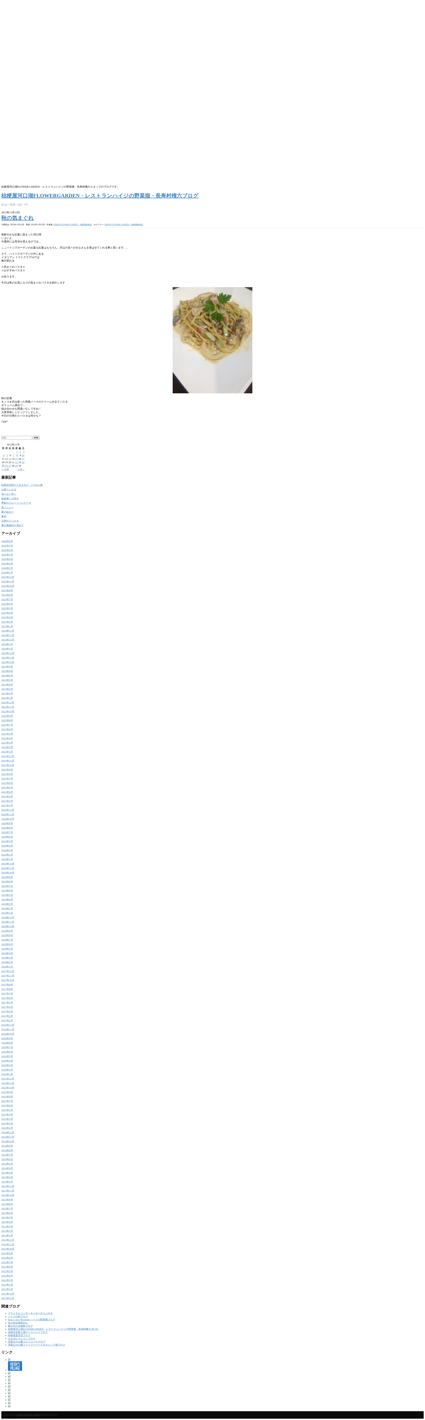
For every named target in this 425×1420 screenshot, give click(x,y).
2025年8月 (7, 595)
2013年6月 (7, 1213)
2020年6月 (7, 837)
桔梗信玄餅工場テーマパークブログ (28, 1332)
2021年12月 (7, 756)
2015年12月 (7, 1078)
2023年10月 (7, 662)
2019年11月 (7, 868)
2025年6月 (7, 604)
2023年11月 (7, 657)
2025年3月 (7, 617)
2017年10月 (7, 980)
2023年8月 (7, 671)
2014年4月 (7, 1168)
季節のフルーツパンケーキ (16, 503)
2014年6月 (7, 1159)
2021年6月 (7, 783)
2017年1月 (7, 1020)
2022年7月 (7, 725)
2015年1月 (7, 1128)
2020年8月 (7, 828)
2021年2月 (7, 801)
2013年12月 (7, 1186)
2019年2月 (7, 908)
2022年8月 (7, 720)
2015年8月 (7, 1096)
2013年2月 (7, 1231)
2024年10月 (7, 640)
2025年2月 (7, 622)
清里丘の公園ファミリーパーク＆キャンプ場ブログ (36, 1345)
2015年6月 (7, 1105)
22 (16, 462)
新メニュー (7, 507)
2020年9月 (7, 823)
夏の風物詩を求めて (12, 525)
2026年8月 (7, 541)
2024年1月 (7, 648)
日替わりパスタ (10, 521)
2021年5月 (7, 787)
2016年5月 (7, 1056)
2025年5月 (7, 608)
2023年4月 (7, 684)
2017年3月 (7, 1011)
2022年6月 (7, 729)
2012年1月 (7, 1289)
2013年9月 (7, 1199)
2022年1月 (7, 751)
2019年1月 (7, 913)
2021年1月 (7, 805)
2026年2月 (7, 568)
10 (23, 455)
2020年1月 (7, 859)
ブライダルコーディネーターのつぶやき (30, 1313)
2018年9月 (7, 931)
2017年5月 (7, 1002)
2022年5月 (7, 734)
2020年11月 (7, 814)
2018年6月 (7, 944)
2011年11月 (7, 1298)
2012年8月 (7, 1258)
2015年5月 (7, 1110)
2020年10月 (7, 819)
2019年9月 (7, 877)
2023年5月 (7, 680)
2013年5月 (7, 1217)
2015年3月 (7, 1119)
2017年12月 (7, 971)
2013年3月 (7, 1226)
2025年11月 (7, 581)
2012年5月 (7, 1271)
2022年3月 (7, 743)
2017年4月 (7, 1007)
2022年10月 (7, 711)
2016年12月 (7, 1025)
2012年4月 (7, 1276)
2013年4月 (7, 1222)
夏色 (3, 516)
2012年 (12, 204)
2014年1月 (7, 1181)
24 (23, 462)
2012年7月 (7, 1262)
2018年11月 (7, 922)
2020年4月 (7, 846)
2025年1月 (7, 626)
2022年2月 (7, 747)
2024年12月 (7, 631)
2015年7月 (7, 1101)
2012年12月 (7, 1240)
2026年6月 (7, 550)
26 (6, 465)
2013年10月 (7, 1195)
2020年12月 (7, 810)
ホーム (4, 204)
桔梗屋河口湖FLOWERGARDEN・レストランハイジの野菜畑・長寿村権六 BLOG (53, 1329)
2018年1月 (7, 966)
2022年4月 (7, 738)
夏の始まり (7, 512)
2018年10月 (7, 926)
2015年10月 (7, 1087)
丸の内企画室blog (18, 1322)
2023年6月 (7, 675)
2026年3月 (7, 563)
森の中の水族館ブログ (20, 1326)
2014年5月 (7, 1164)
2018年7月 (7, 940)
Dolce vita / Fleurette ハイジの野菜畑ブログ (31, 1319)
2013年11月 (7, 1190)
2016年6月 (7, 1052)
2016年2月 (7, 1069)
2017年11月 (7, 975)
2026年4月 (7, 559)
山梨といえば (8, 489)
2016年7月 (7, 1047)
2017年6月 (7, 998)
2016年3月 (7, 1065)
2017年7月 (7, 993)
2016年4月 (7, 1061)
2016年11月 (7, 1029)
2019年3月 (7, 904)
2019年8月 (7, 881)
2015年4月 (7, 1114)
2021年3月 (7, 796)
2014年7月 (7, 1155)
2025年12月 (7, 577)
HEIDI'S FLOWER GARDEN (28, 1415)
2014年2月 (7, 1177)
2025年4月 (7, 613)
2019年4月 (7, 899)
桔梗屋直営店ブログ (19, 1335)
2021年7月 (7, 778)
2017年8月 (7, 989)
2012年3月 (7, 1280)
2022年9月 (7, 716)
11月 (20, 204)
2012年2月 (7, 1284)
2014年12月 (7, 1132)
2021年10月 (7, 765)
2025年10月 (7, 586)
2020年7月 (7, 832)
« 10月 (5, 469)
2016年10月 (7, 1034)
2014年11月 (7, 1137)
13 (9, 459)
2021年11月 (7, 760)
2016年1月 (7, 1074)
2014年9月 (7, 1146)
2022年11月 (7, 707)
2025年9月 (7, 590)
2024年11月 (7, 635)
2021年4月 (7, 792)
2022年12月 (7, 702)
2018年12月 (7, 917)
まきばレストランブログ (21, 1338)
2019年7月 (7, 886)
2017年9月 (7, 984)
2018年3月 (7, 958)
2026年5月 (7, 554)
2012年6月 (7, 1267)
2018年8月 (7, 935)
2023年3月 (7, 689)
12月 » (20, 469)
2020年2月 (7, 854)
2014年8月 (7, 1150)
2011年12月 (7, 1293)
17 (23, 459)
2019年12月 (7, 863)
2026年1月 (7, 572)
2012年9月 (7, 1253)
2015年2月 (7, 1123)
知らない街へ (8, 494)
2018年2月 (7, 962)
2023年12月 (7, 653)
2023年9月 (7, 666)
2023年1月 (7, 698)
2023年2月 (7, 693)
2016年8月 (7, 1043)
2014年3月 (7, 1173)
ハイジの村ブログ (18, 1316)
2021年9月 (7, 769)
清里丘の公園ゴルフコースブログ (26, 1341)
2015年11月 (7, 1083)
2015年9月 (7, 1092)
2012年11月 (7, 1244)
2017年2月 (7, 1016)
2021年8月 (7, 774)
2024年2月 (7, 644)
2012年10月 (7, 1249)
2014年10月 (7, 1141)
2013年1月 (7, 1235)
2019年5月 (7, 895)
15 (16, 459)
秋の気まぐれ (17, 218)
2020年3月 (7, 850)
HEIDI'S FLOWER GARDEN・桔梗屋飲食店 (124, 224)
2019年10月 (7, 872)
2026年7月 (7, 545)
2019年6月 (7, 890)
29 (16, 465)
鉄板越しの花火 (10, 498)
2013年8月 (7, 1204)
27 (9, 465)
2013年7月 (7, 1208)
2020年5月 (7, 841)
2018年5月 (7, 949)
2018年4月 (7, 953)
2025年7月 (7, 599)
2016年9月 (7, 1038)
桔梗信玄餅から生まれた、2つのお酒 (21, 485)
